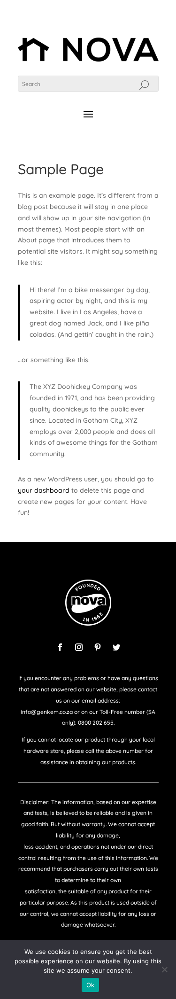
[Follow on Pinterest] (97, 647)
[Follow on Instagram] (78, 647)
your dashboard (43, 490)
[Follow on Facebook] (60, 647)
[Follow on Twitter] (116, 647)
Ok (90, 985)
